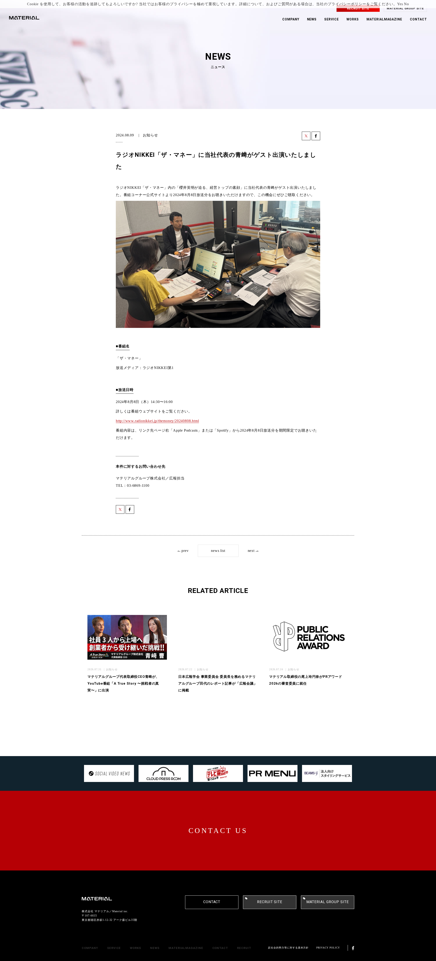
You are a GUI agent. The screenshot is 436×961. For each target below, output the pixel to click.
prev (184, 551)
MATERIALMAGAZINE (384, 19)
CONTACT (418, 19)
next (251, 551)
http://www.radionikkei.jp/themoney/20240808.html (157, 421)
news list (218, 551)
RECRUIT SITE (358, 8)
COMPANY (290, 19)
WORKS (353, 19)
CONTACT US (218, 830)
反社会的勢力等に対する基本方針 (288, 947)
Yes (400, 4)
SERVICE (331, 19)
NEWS (312, 19)
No (406, 4)
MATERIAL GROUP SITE (405, 8)
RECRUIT (244, 948)
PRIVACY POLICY (328, 947)
